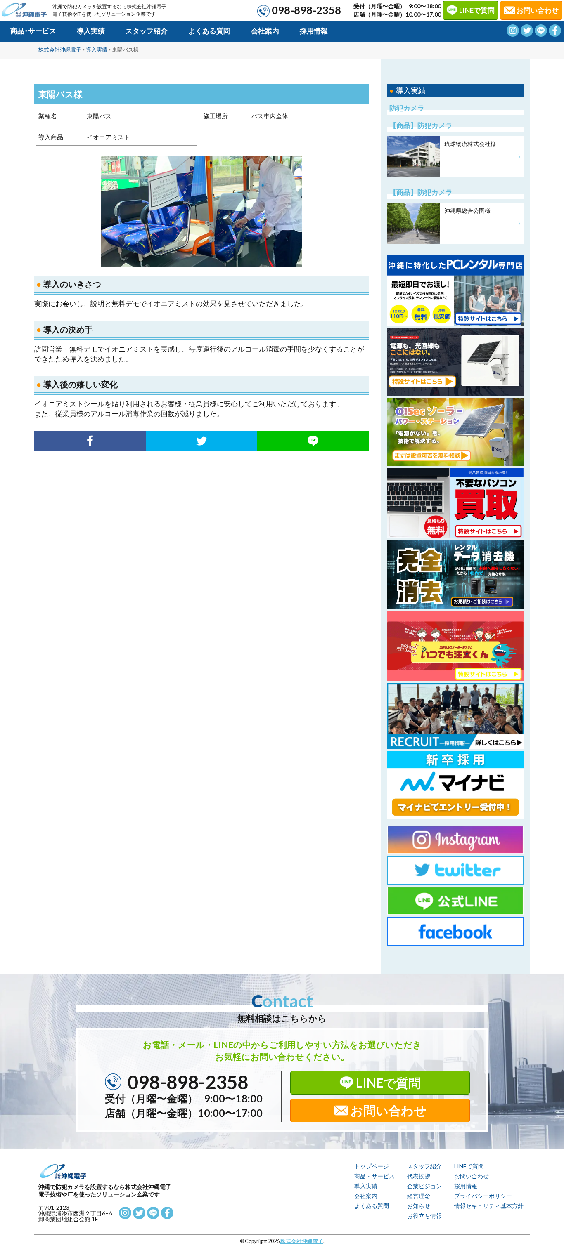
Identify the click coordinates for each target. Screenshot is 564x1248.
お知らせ (418, 1205)
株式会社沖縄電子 (301, 1241)
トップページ (371, 1166)
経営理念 (418, 1195)
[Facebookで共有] (90, 441)
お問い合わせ (389, 1110)
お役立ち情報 (424, 1215)
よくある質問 (209, 30)
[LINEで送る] (313, 441)
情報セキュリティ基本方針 (489, 1205)
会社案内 (265, 30)
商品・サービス (374, 1176)
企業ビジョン (424, 1185)
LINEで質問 (477, 10)
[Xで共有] (201, 441)
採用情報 (314, 30)
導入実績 (91, 30)
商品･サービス (33, 30)
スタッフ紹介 (147, 30)
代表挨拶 (418, 1176)
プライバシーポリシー (483, 1195)
